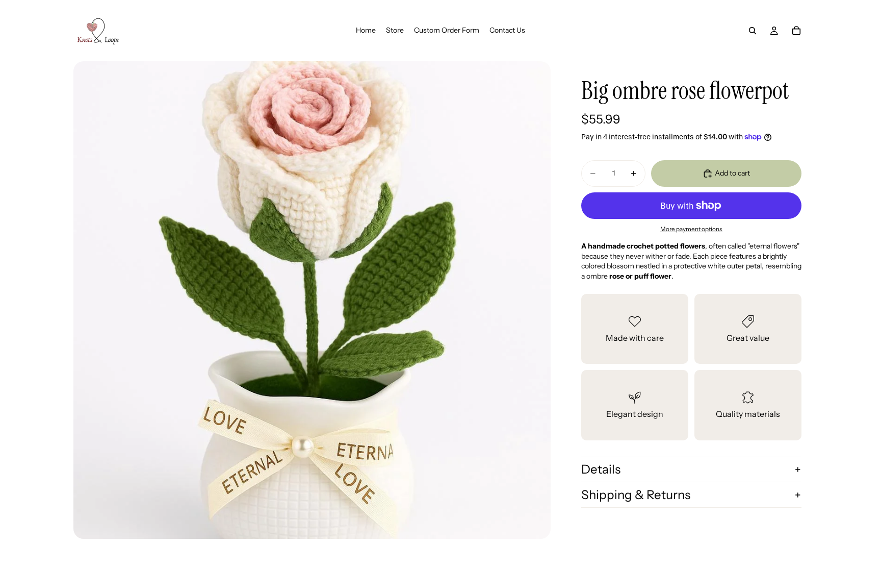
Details (600, 469)
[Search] (752, 30)
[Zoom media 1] (312, 300)
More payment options (691, 229)
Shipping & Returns (635, 494)
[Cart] (796, 30)
